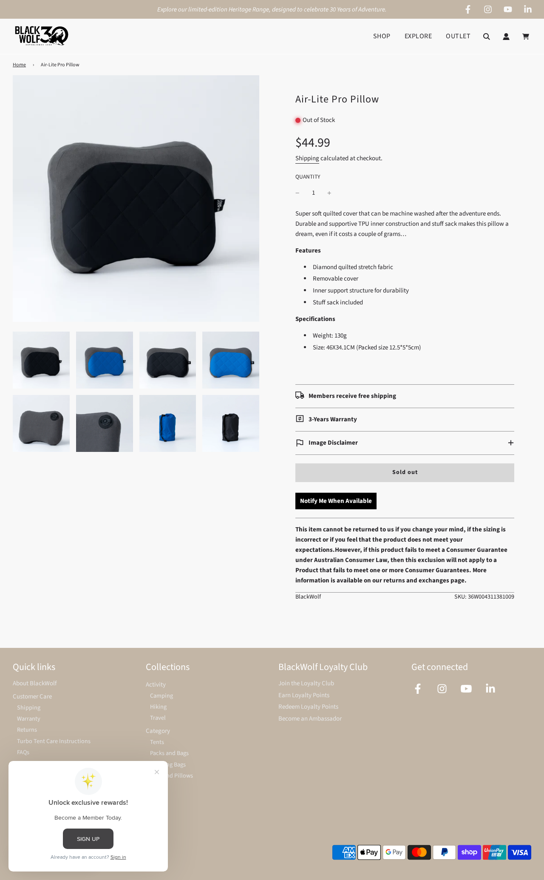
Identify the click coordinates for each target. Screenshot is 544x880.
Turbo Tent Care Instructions (54, 741)
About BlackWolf (35, 683)
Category (158, 731)
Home (19, 64)
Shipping (307, 158)
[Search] (486, 36)
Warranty (28, 718)
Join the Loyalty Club (306, 683)
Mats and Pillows (171, 775)
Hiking (158, 706)
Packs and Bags (169, 753)
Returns (27, 729)
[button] (404, 442)
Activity (156, 684)
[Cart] (527, 36)
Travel (158, 717)
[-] (297, 193)
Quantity (307, 177)
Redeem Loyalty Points (308, 706)
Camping (161, 695)
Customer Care (32, 696)
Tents (157, 742)
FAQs (23, 752)
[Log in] (506, 36)
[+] (329, 193)
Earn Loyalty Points (303, 695)
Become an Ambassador (310, 718)
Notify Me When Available (336, 501)
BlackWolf (308, 596)
